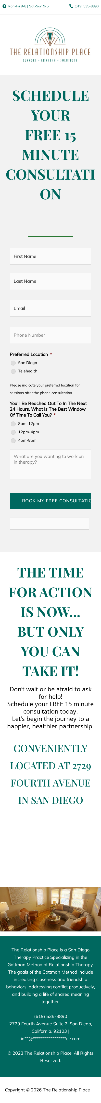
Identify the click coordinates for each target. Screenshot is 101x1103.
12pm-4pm (28, 432)
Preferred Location (31, 354)
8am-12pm (28, 423)
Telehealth (27, 371)
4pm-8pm (27, 440)
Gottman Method (59, 972)
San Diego (27, 362)
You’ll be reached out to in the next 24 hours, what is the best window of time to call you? (48, 409)
